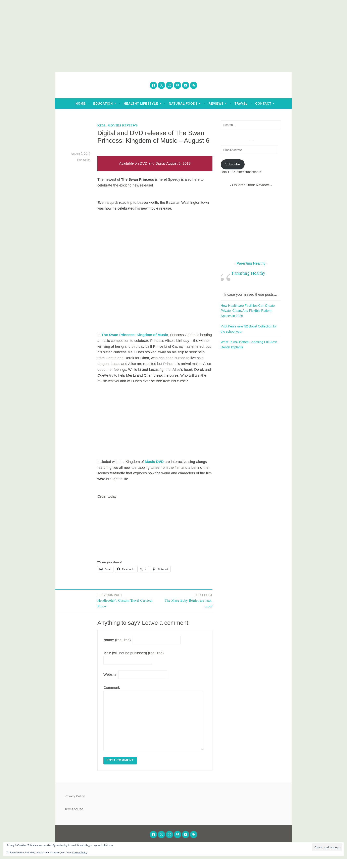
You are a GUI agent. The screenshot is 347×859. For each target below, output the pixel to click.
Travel (241, 103)
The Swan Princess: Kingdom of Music (134, 335)
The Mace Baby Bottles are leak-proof (188, 600)
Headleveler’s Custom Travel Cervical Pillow (124, 600)
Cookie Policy (79, 852)
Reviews (216, 103)
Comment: (111, 688)
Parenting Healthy (251, 263)
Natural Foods (183, 103)
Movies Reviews (123, 125)
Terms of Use (73, 809)
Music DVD (154, 462)
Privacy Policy (74, 796)
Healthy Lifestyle (141, 103)
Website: (110, 675)
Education (103, 103)
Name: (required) (117, 640)
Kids (101, 125)
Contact (263, 103)
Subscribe (232, 164)
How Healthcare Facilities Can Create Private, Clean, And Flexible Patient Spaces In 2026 (248, 311)
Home (81, 103)
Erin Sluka (83, 160)
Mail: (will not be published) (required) (133, 653)
